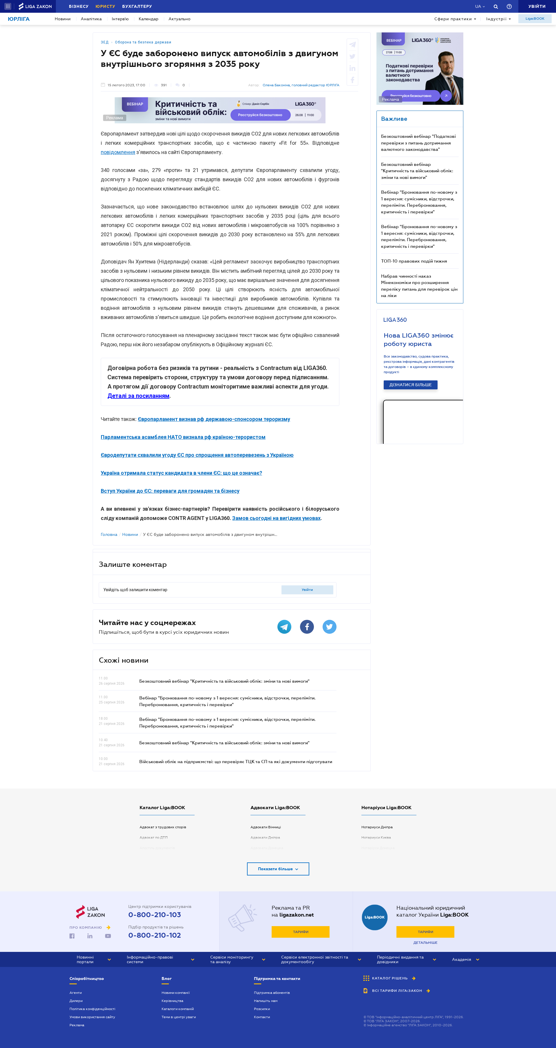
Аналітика (91, 19)
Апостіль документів (157, 848)
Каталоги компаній (178, 1009)
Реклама (77, 1025)
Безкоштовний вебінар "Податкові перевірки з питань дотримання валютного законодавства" (418, 142)
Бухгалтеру (137, 6)
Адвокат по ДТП (154, 838)
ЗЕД (105, 42)
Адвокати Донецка (266, 848)
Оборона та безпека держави (143, 42)
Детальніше (426, 943)
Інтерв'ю (120, 19)
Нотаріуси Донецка (378, 848)
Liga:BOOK (535, 19)
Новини (63, 19)
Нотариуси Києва (376, 838)
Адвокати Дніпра (265, 838)
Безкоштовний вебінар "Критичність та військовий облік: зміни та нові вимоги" (224, 681)
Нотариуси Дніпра (377, 827)
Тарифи (300, 932)
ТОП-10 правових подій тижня (414, 260)
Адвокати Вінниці (265, 827)
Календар (148, 19)
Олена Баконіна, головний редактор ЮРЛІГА (301, 85)
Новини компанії (176, 993)
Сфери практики (453, 19)
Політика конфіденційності (92, 1009)
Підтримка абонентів (272, 993)
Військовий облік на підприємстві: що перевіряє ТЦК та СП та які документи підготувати (235, 761)
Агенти (76, 993)
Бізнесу (79, 6)
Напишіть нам (265, 1001)
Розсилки (262, 1009)
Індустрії (496, 19)
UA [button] (478, 6)
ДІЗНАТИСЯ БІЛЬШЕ (410, 384)
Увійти (307, 590)
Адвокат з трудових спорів (163, 827)
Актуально (180, 19)
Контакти (262, 1017)
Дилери (76, 1001)
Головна (109, 534)
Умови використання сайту (92, 1017)
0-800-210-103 (154, 914)
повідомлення (118, 152)
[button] (7, 6)
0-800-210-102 (154, 935)
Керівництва (172, 1001)
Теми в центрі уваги (179, 1017)
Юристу (105, 6)
